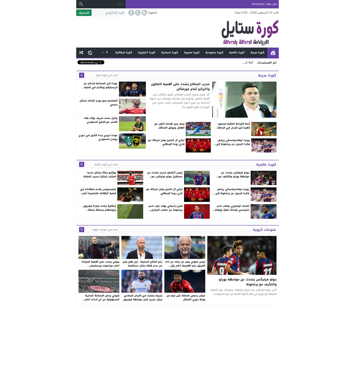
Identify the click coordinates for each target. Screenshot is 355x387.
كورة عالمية (236, 52)
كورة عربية (257, 52)
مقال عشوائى (81, 53)
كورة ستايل (273, 53)
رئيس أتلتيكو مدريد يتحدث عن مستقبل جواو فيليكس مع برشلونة (165, 176)
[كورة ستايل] (177, 32)
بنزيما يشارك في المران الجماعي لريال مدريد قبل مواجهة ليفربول (142, 297)
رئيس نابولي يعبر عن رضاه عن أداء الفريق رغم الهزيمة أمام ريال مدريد (185, 266)
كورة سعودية (214, 52)
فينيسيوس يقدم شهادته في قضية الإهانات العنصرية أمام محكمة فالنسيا (98, 193)
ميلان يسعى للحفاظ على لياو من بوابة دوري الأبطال (185, 297)
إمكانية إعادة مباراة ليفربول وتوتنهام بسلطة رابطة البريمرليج (99, 210)
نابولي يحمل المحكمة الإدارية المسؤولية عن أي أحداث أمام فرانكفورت (102, 299)
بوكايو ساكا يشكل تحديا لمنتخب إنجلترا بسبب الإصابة (99, 174)
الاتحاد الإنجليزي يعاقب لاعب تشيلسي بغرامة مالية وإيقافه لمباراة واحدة (231, 210)
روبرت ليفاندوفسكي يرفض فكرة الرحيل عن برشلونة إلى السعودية (232, 193)
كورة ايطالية (123, 52)
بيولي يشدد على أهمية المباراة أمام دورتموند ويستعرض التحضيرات (100, 266)
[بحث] (81, 4)
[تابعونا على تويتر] (137, 13)
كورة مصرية (191, 52)
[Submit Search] (81, 75)
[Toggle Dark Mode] (90, 52)
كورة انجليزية (146, 52)
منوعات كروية (264, 229)
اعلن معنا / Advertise (264, 4)
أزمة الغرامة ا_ (244, 62)
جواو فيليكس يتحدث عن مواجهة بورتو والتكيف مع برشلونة (233, 176)
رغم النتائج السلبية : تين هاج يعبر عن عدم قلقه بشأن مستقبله (142, 264)
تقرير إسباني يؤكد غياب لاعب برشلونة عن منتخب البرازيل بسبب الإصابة (165, 210)
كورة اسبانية (169, 52)
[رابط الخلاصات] (144, 13)
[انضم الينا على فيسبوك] (131, 13)
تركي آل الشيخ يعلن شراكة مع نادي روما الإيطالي (164, 191)
